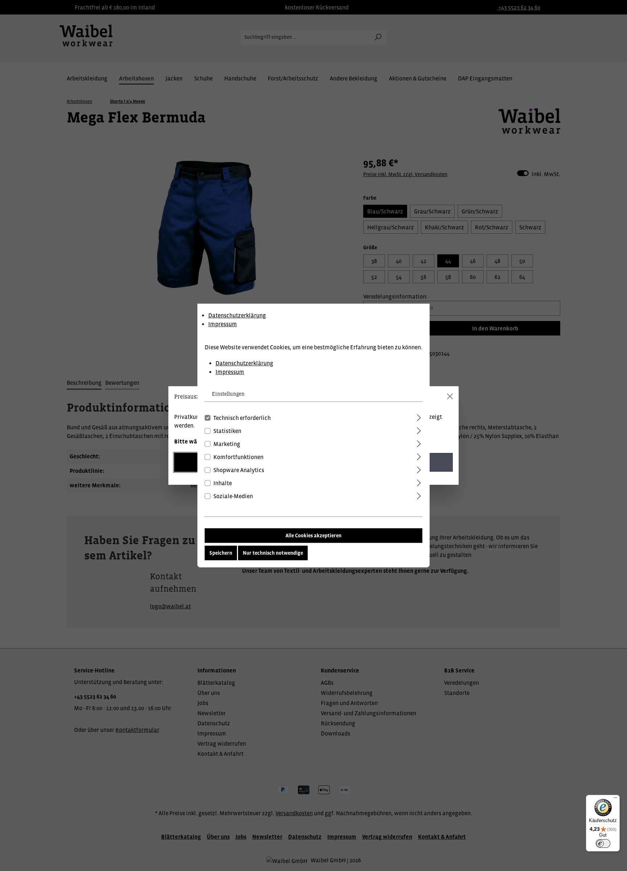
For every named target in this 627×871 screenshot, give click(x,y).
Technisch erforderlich (242, 417)
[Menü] (615, 799)
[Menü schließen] (450, 396)
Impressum (222, 324)
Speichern (220, 553)
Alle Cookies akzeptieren (313, 535)
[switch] (603, 843)
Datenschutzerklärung (237, 315)
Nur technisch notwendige (273, 553)
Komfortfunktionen (238, 457)
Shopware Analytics (238, 470)
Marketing (226, 444)
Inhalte (222, 483)
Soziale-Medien (233, 496)
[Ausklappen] (418, 416)
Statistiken (227, 431)
